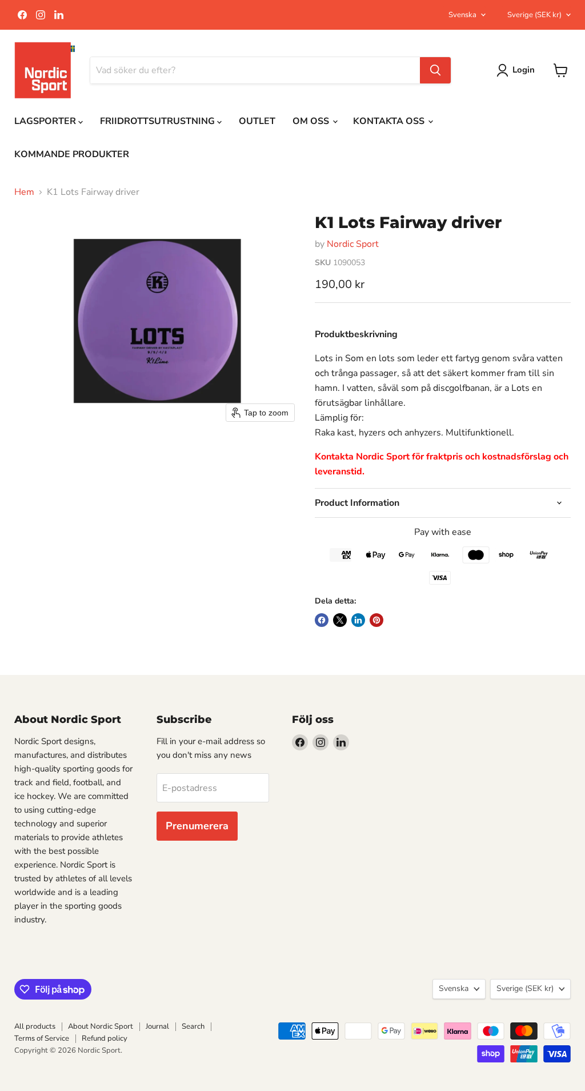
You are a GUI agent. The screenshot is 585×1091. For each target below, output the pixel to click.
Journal (157, 1026)
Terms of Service (41, 1038)
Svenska (462, 15)
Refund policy (104, 1038)
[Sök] (435, 70)
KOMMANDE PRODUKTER (71, 154)
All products (34, 1026)
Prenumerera (197, 826)
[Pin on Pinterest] (376, 620)
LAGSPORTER (46, 121)
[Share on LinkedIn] (358, 620)
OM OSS (311, 121)
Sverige (534, 15)
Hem (24, 192)
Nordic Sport (353, 244)
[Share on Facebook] (321, 620)
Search (193, 1026)
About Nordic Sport (100, 1026)
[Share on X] (340, 620)
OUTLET (257, 121)
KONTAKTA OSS (390, 121)
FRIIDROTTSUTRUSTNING (158, 121)
